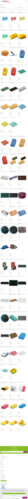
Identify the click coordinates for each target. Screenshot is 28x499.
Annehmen (14, 493)
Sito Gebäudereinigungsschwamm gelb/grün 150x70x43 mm (13, 399)
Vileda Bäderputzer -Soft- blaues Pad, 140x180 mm (5, 100)
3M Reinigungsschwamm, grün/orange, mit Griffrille (12, 206)
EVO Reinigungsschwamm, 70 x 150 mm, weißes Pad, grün (4, 30)
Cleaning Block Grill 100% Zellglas (13, 259)
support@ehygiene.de (4, 457)
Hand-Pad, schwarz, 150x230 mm (12, 240)
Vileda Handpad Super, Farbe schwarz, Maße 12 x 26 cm (12, 82)
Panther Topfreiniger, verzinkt (4, 223)
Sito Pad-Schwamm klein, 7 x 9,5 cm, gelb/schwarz (5, 416)
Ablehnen (14, 497)
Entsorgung (2, 466)
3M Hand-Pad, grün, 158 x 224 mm (4, 188)
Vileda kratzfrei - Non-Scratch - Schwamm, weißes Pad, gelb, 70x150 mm (22, 136)
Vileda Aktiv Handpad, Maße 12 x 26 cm (22, 82)
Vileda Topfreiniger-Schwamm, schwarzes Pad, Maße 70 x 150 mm (21, 154)
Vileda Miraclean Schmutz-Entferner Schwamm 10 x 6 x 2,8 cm (5, 347)
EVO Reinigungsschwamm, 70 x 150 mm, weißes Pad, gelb (21, 12)
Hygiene (1, 460)
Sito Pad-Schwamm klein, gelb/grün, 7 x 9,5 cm (13, 416)
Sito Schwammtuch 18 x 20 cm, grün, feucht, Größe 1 (5, 364)
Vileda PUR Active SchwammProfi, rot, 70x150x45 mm (13, 65)
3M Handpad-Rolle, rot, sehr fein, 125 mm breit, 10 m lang (22, 189)
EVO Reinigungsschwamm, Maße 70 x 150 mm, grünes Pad (13, 30)
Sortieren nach (17, 7)
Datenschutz (2, 474)
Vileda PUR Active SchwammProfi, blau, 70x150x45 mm (21, 47)
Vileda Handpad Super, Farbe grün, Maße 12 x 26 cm (4, 82)
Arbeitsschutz (2, 467)
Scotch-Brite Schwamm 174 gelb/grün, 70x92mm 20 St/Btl (13, 364)
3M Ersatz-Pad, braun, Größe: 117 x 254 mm (22, 171)
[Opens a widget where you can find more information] (24, 498)
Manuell (1, 464)
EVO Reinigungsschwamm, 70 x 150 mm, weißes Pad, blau (4, 12)
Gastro (1, 468)
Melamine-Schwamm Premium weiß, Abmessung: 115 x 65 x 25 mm (22, 294)
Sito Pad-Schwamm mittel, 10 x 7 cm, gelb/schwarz (22, 416)
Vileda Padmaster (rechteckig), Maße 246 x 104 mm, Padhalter (13, 47)
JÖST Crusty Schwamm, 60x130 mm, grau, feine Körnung (13, 382)
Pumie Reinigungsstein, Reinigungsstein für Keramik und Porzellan (13, 171)
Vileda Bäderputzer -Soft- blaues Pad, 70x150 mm (13, 100)
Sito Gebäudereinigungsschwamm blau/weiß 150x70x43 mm (21, 399)
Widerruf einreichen (3, 480)
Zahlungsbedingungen (3, 475)
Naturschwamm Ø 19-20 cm (4, 46)
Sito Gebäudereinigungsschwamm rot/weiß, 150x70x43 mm (4, 399)
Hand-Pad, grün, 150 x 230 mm (12, 276)
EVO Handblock (2, 240)
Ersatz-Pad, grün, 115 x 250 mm (21, 259)
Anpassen (14, 495)
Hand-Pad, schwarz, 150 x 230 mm (21, 276)
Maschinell (2, 463)
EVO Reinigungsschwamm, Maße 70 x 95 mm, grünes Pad (22, 30)
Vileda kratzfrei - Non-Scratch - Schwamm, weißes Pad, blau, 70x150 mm (13, 136)
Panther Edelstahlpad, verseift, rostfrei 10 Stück (22, 223)
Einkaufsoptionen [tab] (3, 7)
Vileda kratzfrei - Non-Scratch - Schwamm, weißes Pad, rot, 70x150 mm (4, 154)
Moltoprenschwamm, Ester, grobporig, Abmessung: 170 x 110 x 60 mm (13, 329)
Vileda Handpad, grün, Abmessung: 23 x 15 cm (22, 65)
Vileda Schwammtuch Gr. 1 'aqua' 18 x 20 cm (13, 347)
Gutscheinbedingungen (3, 477)
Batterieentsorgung (3, 478)
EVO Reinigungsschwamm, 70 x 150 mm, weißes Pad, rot (13, 12)
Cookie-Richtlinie (22, 491)
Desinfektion (2, 462)
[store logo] (6, 2)
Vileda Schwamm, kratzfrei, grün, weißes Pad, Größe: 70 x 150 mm (13, 311)
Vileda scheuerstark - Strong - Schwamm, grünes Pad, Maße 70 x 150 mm (13, 154)
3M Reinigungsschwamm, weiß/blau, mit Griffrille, (22, 206)
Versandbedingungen (3, 476)
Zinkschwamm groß (11, 223)
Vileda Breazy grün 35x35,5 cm (12, 117)
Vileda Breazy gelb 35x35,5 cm (4, 117)
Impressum (2, 479)
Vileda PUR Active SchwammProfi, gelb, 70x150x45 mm (4, 65)
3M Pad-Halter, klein (3, 206)
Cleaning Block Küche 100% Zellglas (4, 259)
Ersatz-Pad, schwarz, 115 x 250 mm (4, 276)
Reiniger (1, 461)
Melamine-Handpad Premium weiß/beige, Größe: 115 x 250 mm (13, 294)
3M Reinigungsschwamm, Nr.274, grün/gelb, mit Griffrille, (4, 382)
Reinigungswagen (2, 465)
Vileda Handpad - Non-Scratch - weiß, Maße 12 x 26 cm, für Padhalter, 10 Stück (22, 347)
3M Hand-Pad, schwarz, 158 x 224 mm (13, 188)
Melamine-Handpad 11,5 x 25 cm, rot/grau (21, 382)
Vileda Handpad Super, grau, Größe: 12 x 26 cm (22, 311)
